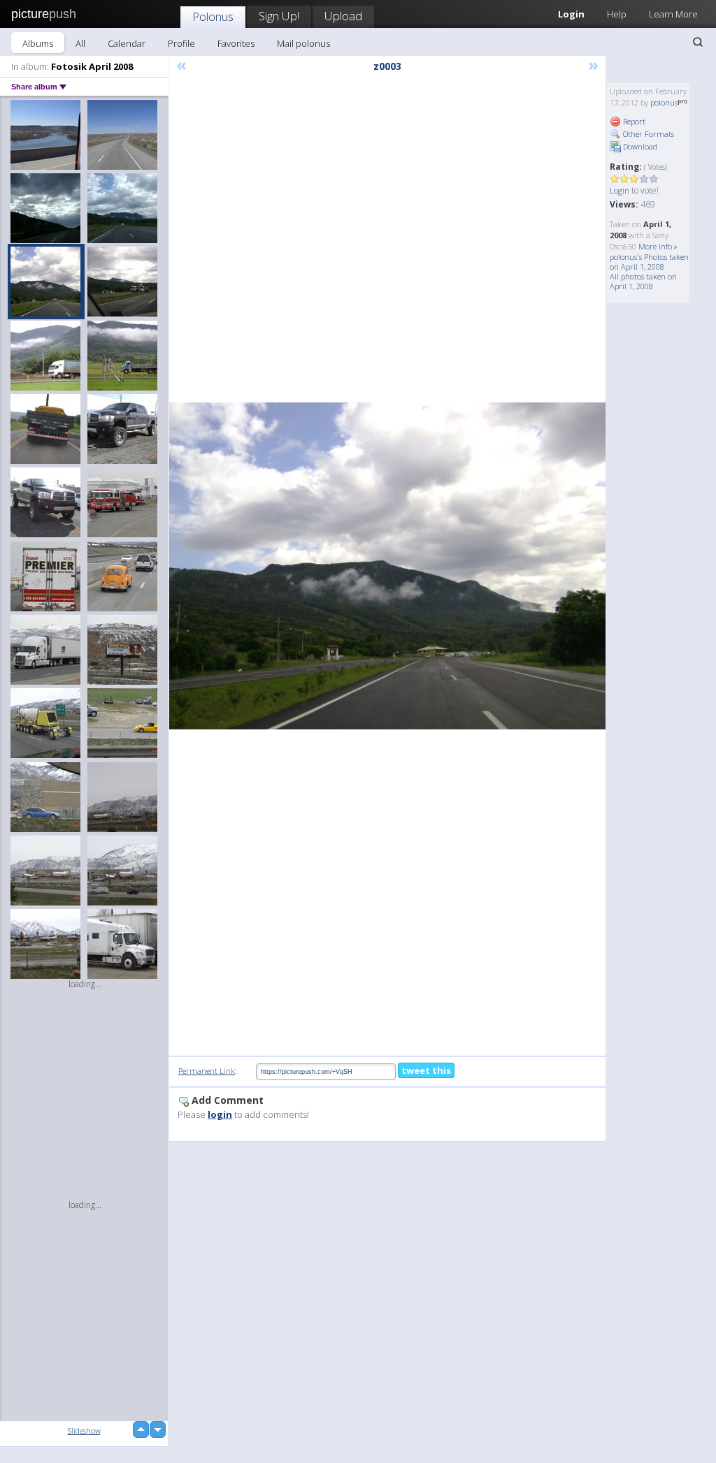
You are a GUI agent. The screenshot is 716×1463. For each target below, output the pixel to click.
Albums (37, 43)
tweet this (426, 1070)
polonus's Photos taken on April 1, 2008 (649, 262)
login (220, 1114)
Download (639, 146)
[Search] (698, 42)
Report (633, 121)
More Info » (658, 246)
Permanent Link (206, 1070)
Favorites (236, 43)
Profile (181, 43)
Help (616, 14)
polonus (664, 102)
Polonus (213, 16)
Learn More (673, 14)
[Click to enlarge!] (387, 565)
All (80, 43)
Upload (343, 16)
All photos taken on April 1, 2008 (643, 281)
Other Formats (647, 134)
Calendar (126, 43)
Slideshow (84, 1430)
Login (619, 190)
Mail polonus (303, 43)
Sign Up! (279, 16)
